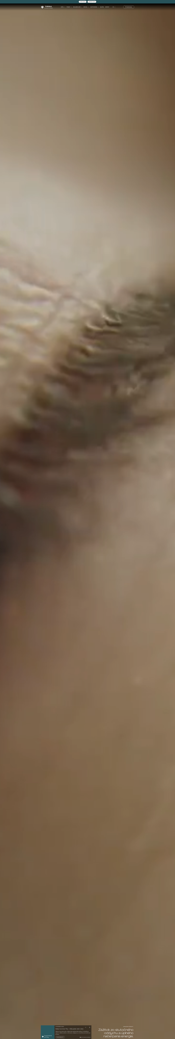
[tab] (80, 1037)
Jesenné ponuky (91, 1)
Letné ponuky (83, 1)
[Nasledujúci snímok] (89, 1027)
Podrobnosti (60, 1037)
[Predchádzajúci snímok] (85, 1027)
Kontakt (107, 7)
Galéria (102, 7)
